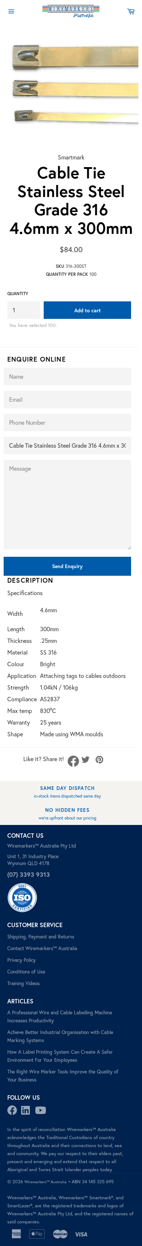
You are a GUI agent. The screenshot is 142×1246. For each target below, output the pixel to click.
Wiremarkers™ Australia (45, 1181)
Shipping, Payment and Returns (40, 936)
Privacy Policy (21, 960)
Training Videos (23, 983)
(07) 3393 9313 (28, 874)
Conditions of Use (26, 971)
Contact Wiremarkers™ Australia (42, 948)
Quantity (17, 293)
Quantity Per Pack (67, 274)
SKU (60, 266)
